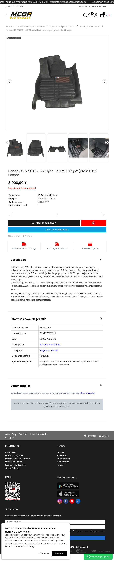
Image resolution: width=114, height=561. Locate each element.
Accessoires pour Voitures (31, 26)
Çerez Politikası (12, 468)
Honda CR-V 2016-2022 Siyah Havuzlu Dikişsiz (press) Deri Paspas (39, 30)
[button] (6, 15)
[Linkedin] (78, 501)
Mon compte (63, 461)
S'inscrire (61, 455)
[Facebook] (66, 501)
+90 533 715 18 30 (15, 6)
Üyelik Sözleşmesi (14, 461)
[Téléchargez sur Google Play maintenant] (81, 485)
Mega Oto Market (47, 198)
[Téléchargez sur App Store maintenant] (81, 493)
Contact (23, 434)
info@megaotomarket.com (93, 6)
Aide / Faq (10, 434)
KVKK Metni (10, 452)
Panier (60, 465)
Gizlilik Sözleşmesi (14, 455)
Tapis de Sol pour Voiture (62, 26)
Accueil (10, 26)
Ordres (105, 435)
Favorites (91, 435)
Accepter (59, 553)
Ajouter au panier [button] (46, 223)
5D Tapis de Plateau (90, 26)
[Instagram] (60, 501)
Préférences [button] (43, 553)
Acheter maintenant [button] (57, 229)
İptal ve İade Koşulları (15, 465)
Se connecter (88, 393)
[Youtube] (72, 501)
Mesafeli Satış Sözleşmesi (17, 458)
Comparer (15, 236)
